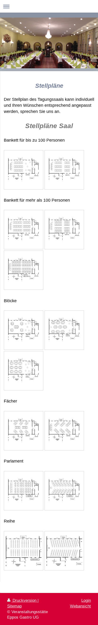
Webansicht (80, 606)
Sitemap (14, 606)
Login (86, 600)
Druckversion (24, 600)
